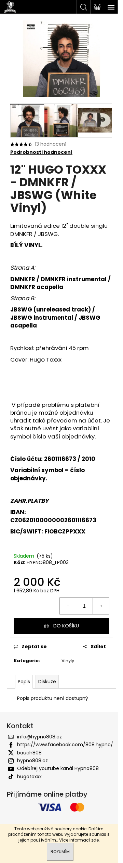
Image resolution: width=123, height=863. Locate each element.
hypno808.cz (32, 760)
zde (95, 840)
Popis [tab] (24, 681)
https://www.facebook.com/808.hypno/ (65, 744)
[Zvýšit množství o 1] (101, 606)
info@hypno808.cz (39, 736)
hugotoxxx (29, 776)
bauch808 (29, 752)
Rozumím (60, 851)
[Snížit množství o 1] (68, 606)
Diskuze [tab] (47, 681)
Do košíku (66, 625)
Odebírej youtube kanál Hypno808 (58, 768)
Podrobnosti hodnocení (41, 152)
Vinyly (68, 660)
